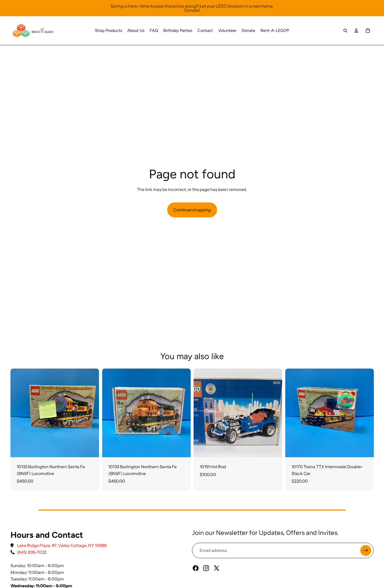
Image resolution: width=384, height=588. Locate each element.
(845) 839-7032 (31, 552)
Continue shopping (192, 209)
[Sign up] (365, 550)
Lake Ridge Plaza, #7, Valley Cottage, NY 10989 (62, 545)
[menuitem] (108, 30)
